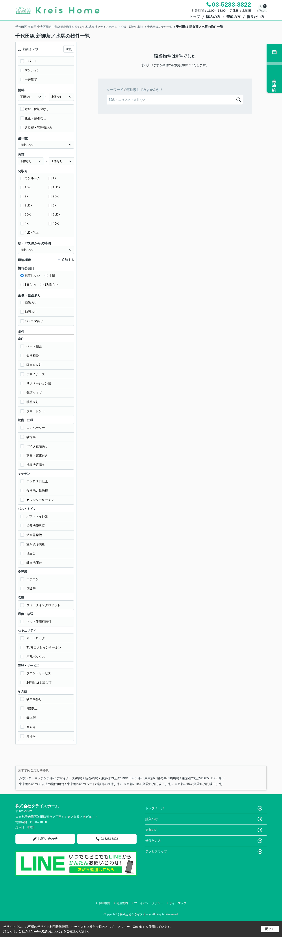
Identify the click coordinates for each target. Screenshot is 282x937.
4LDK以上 (32, 232)
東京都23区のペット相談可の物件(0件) (94, 784)
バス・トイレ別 (37, 516)
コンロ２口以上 (37, 481)
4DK (56, 223)
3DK (28, 214)
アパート (31, 61)
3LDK (56, 214)
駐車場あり (34, 699)
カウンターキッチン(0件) (36, 778)
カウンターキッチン (40, 500)
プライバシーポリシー (148, 903)
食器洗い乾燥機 (37, 490)
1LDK (56, 187)
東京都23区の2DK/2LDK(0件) (202, 778)
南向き (31, 727)
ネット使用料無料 (38, 621)
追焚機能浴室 (35, 525)
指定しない (32, 275)
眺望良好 (32, 402)
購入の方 (213, 17)
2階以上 (31, 708)
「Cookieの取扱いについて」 (45, 931)
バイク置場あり (37, 446)
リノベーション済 (38, 383)
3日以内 (30, 284)
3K (54, 205)
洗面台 (31, 553)
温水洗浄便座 (35, 544)
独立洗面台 (34, 562)
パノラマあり (34, 321)
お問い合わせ (48, 838)
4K (26, 223)
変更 (69, 49)
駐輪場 (31, 437)
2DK (56, 196)
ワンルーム (32, 178)
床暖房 (31, 588)
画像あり (31, 302)
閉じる (270, 929)
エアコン (32, 579)
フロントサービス (38, 673)
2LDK (28, 205)
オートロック (35, 638)
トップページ (154, 808)
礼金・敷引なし (35, 118)
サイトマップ (177, 903)
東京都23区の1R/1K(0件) (162, 778)
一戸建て (31, 79)
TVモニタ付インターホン (43, 647)
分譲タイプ (34, 392)
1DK (28, 187)
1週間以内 (52, 284)
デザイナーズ (35, 374)
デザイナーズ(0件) (69, 778)
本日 (52, 275)
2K (26, 196)
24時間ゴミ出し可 (39, 682)
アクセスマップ (156, 851)
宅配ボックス (35, 656)
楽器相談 (32, 355)
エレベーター (35, 427)
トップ (194, 17)
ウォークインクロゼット (43, 605)
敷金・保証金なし (37, 109)
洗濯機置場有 (35, 465)
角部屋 (31, 736)
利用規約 (122, 903)
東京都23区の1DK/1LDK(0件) (121, 778)
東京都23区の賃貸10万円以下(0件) (148, 784)
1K (54, 178)
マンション (32, 70)
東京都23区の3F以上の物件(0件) (41, 784)
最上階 (31, 717)
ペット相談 (34, 346)
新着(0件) (91, 778)
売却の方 (233, 17)
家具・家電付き (37, 455)
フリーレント (35, 411)
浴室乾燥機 (34, 535)
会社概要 (104, 903)
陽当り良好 (34, 365)
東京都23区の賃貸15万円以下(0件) (198, 784)
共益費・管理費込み (38, 127)
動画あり (31, 311)
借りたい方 (255, 17)
